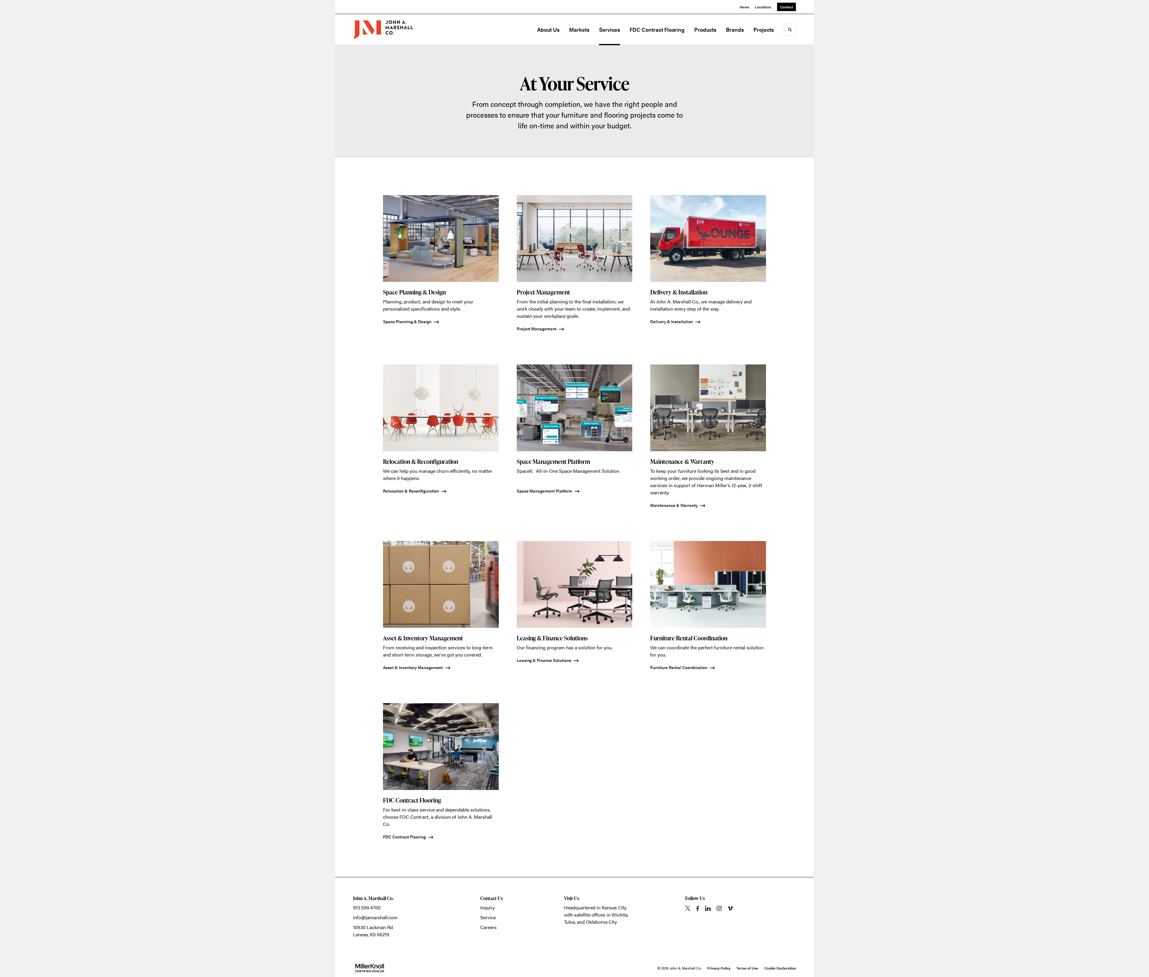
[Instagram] (719, 908)
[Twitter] (687, 908)
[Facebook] (697, 908)
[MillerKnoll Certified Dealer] (369, 968)
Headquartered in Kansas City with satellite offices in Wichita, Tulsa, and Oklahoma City (596, 914)
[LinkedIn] (708, 908)
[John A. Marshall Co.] (383, 29)
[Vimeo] (730, 908)
